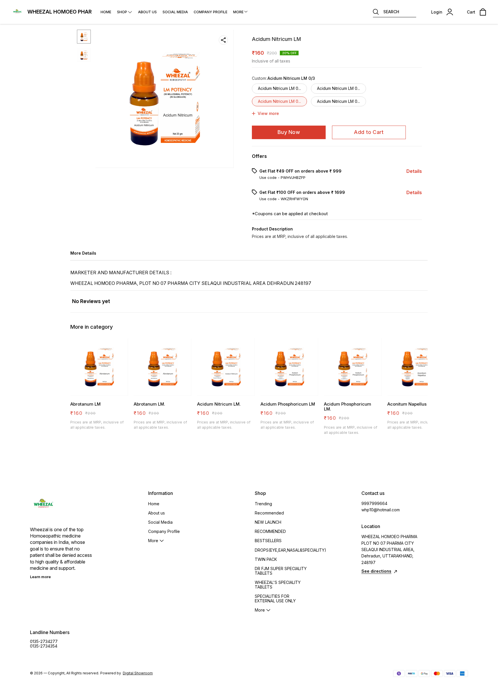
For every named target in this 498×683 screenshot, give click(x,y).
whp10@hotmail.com (380, 509)
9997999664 (374, 503)
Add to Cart (369, 132)
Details (414, 171)
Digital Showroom (138, 673)
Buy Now (289, 132)
